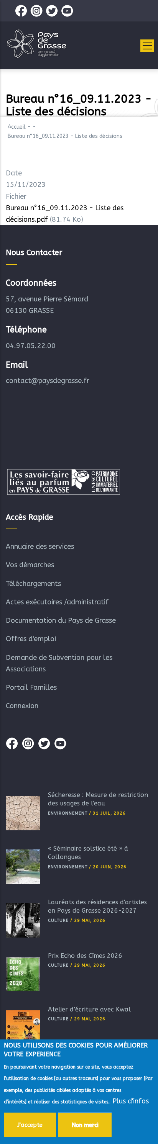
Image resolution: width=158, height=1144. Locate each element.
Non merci (84, 1124)
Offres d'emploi (31, 639)
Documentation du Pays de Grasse (61, 620)
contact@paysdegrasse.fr (47, 380)
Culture (58, 920)
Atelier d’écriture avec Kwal (89, 1009)
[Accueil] (36, 43)
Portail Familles (31, 687)
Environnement (67, 813)
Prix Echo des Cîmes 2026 (85, 955)
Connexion (22, 706)
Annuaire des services (40, 546)
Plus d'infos (130, 1101)
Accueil (17, 127)
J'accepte (30, 1124)
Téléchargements (33, 583)
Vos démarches (30, 565)
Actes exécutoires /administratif (57, 602)
